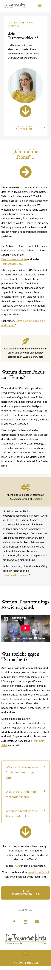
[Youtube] (37, 922)
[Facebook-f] (14, 922)
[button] (39, 5)
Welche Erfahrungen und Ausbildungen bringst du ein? (23, 772)
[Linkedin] (25, 922)
